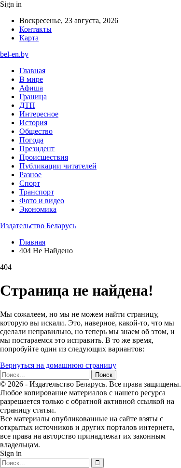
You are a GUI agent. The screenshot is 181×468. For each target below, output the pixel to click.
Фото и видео (41, 200)
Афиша (31, 88)
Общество (36, 131)
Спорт (29, 183)
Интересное (38, 114)
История (33, 122)
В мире (31, 79)
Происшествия (43, 157)
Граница (33, 96)
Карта (29, 38)
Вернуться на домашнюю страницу (58, 365)
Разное (30, 174)
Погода (31, 140)
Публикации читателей (58, 166)
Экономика (37, 209)
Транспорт (36, 192)
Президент (37, 148)
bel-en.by (14, 54)
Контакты (35, 29)
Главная (32, 70)
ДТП (27, 105)
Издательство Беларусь (38, 225)
